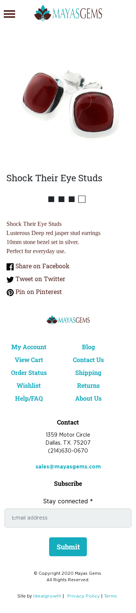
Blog (88, 347)
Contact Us (88, 360)
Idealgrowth (47, 596)
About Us (88, 398)
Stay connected (68, 501)
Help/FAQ (29, 398)
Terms (110, 596)
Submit (68, 546)
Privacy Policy (83, 596)
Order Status (29, 373)
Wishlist (29, 385)
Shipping (88, 373)
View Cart (29, 360)
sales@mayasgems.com (68, 467)
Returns (88, 385)
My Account (28, 347)
